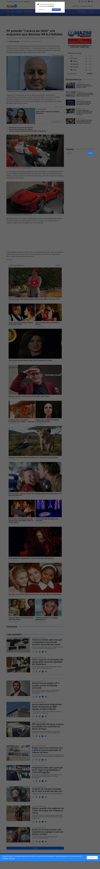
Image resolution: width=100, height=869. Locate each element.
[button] (85, 857)
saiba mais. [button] (12, 858)
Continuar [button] (92, 857)
